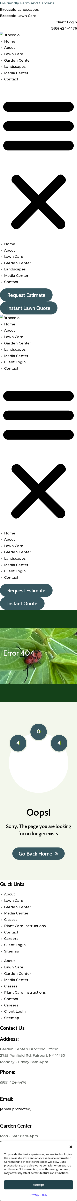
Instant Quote (22, 603)
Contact (11, 79)
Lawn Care (13, 54)
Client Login (15, 362)
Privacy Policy (38, 1194)
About (9, 47)
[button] (71, 1146)
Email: (6, 1099)
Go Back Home (35, 854)
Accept (38, 1185)
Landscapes (15, 67)
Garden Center (17, 60)
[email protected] (15, 1109)
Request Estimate (26, 295)
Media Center (16, 73)
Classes (10, 920)
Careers (11, 939)
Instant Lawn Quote (28, 308)
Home (9, 41)
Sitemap (11, 951)
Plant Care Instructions (25, 926)
